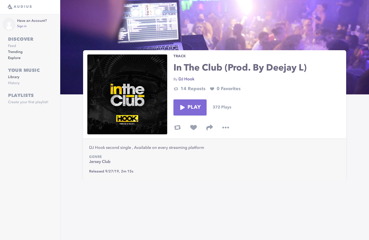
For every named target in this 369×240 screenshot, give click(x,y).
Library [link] (13, 77)
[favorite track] (194, 128)
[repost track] (177, 128)
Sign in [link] (22, 26)
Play (194, 107)
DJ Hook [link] (186, 79)
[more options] (226, 128)
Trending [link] (15, 52)
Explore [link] (14, 58)
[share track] (210, 128)
